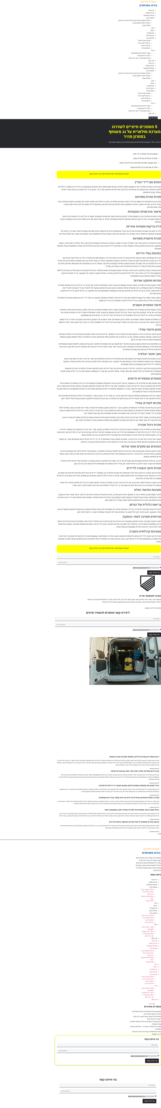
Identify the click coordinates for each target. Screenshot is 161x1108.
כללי (152, 50)
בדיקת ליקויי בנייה (144, 43)
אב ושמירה (150, 33)
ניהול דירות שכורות (143, 55)
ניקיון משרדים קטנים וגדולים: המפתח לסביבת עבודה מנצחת (134, 756)
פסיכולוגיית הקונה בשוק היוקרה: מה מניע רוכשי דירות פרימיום (147, 1017)
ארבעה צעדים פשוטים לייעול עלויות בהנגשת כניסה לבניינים (134, 822)
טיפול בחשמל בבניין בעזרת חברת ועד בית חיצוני (134, 20)
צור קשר (151, 60)
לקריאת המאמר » (154, 769)
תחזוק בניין (150, 38)
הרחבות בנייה (146, 48)
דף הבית (151, 10)
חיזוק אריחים (145, 45)
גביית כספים (150, 13)
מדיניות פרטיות (144, 568)
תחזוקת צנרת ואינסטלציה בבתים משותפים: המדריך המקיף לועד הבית (146, 1012)
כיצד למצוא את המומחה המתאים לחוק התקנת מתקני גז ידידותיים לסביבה (129, 785)
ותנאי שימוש (136, 568)
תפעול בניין (150, 18)
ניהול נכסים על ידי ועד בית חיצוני (139, 58)
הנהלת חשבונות (148, 15)
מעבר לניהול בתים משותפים (140, 53)
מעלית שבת (146, 25)
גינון (152, 28)
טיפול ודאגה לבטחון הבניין (141, 23)
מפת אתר (152, 1004)
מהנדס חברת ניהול (144, 40)
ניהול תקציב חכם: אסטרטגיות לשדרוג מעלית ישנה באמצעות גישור (131, 809)
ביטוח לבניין (150, 35)
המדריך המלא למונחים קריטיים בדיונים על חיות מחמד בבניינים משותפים (129, 797)
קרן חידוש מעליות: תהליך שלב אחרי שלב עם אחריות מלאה (135, 771)
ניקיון (152, 30)
